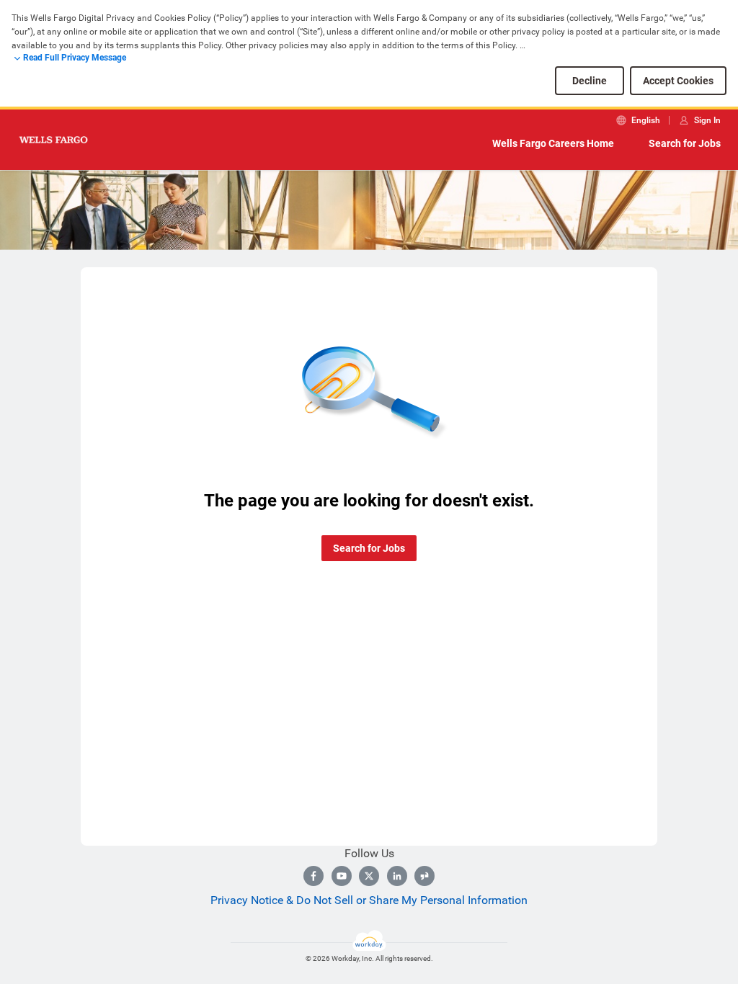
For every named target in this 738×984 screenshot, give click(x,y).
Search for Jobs (685, 143)
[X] (369, 876)
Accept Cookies (678, 80)
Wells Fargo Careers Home (553, 143)
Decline (589, 80)
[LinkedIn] (397, 876)
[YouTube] (342, 876)
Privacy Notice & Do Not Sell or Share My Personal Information (369, 900)
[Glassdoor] (424, 876)
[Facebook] (313, 876)
